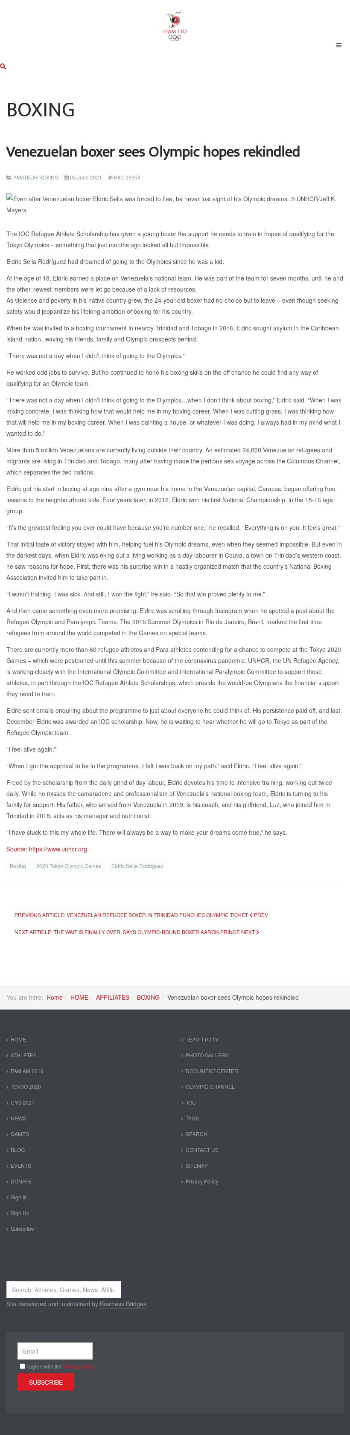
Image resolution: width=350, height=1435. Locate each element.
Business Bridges (123, 1303)
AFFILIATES (112, 997)
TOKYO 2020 (26, 1086)
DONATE (21, 1181)
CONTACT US (202, 1149)
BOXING (148, 997)
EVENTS (21, 1165)
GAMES (20, 1133)
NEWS (18, 1118)
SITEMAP (197, 1165)
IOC (191, 1102)
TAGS (192, 1118)
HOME (79, 997)
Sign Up (20, 1212)
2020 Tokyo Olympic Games (69, 865)
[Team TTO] (175, 22)
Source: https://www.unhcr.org (46, 849)
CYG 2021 (23, 1102)
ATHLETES (24, 1055)
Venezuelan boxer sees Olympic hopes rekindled (153, 152)
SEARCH (196, 1133)
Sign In (19, 1197)
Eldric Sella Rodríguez (137, 865)
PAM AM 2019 (27, 1070)
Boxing (18, 865)
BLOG (18, 1149)
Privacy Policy (202, 1181)
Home (55, 997)
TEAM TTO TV (202, 1039)
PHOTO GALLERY (207, 1055)
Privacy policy (79, 1366)
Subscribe (22, 1228)
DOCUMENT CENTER (212, 1070)
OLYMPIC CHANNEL (210, 1086)
